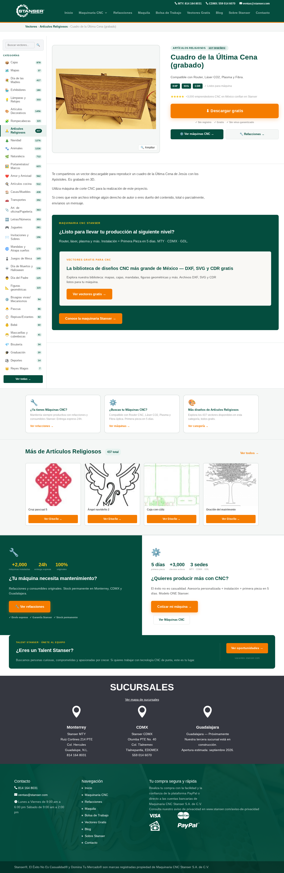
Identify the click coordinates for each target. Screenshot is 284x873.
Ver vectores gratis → (89, 294)
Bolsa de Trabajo (168, 12)
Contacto (263, 12)
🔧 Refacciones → (252, 134)
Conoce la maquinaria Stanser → (90, 318)
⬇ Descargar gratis (224, 111)
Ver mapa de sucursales (142, 699)
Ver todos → (249, 453)
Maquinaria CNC (91, 12)
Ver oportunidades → (247, 648)
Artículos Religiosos (54, 26)
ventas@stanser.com (256, 3)
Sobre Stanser (239, 12)
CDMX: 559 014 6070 (221, 3)
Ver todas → (23, 379)
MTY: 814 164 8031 (189, 3)
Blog (219, 12)
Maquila (144, 12)
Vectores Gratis (198, 12)
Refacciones (122, 12)
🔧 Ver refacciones (29, 606)
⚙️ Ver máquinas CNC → (197, 134)
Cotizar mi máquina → (174, 606)
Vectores (31, 26)
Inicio (69, 12)
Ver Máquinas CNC (171, 619)
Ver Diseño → (53, 518)
